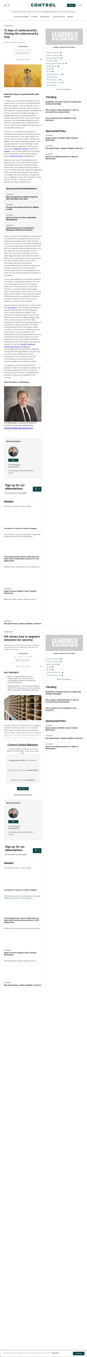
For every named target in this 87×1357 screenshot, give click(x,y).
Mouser (48, 69)
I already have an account (23, 795)
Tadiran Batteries (51, 77)
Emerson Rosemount (53, 52)
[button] (5, 5)
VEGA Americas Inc (52, 80)
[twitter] (23, 59)
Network (34, 16)
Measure (70, 16)
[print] (40, 59)
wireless (7, 151)
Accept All (78, 1353)
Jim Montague (23, 46)
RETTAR (48, 71)
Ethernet (25, 149)
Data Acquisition (59, 16)
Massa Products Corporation (55, 63)
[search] (8, 5)
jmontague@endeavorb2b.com (18, 428)
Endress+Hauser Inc (52, 55)
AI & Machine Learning (21, 16)
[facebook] (17, 59)
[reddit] (26, 59)
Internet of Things (16, 156)
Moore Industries (51, 66)
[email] (29, 59)
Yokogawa (49, 85)
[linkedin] (20, 59)
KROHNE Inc (50, 61)
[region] (43, 1353)
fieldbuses (17, 149)
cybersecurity (12, 307)
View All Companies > (64, 89)
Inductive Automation (53, 58)
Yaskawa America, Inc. (53, 82)
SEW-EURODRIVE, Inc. (53, 74)
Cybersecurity (45, 16)
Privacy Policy (55, 1353)
